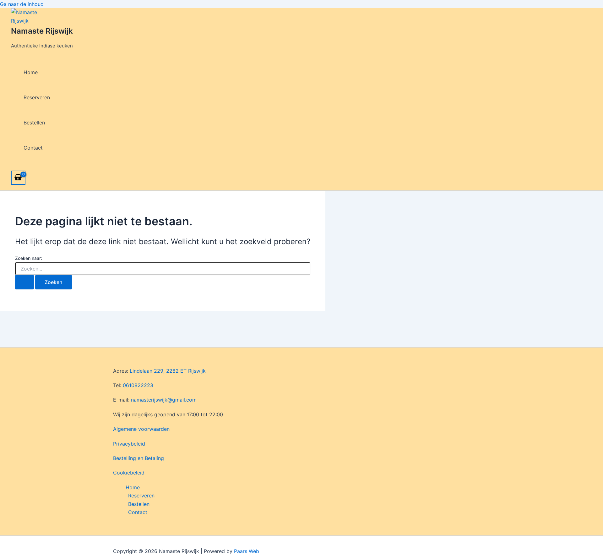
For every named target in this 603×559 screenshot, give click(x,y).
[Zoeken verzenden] (24, 282)
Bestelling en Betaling (138, 458)
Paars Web (246, 551)
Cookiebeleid (128, 472)
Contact (33, 148)
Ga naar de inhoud (22, 4)
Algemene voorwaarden (141, 429)
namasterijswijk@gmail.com (164, 400)
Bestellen (34, 122)
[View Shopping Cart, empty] (18, 177)
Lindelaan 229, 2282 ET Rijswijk (168, 371)
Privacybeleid (129, 444)
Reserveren (37, 97)
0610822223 (138, 385)
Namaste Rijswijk (42, 31)
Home (31, 72)
